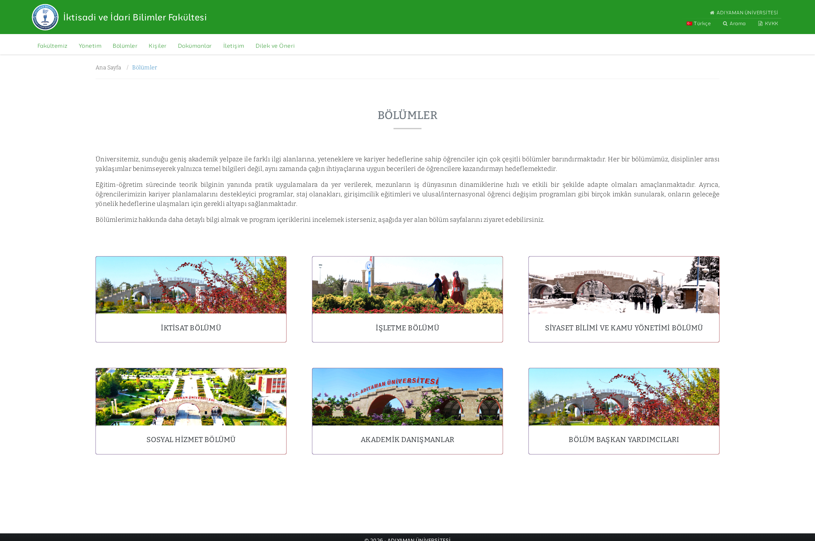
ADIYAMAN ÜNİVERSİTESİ (747, 13)
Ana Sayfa (108, 67)
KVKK (771, 23)
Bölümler (144, 67)
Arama (737, 23)
